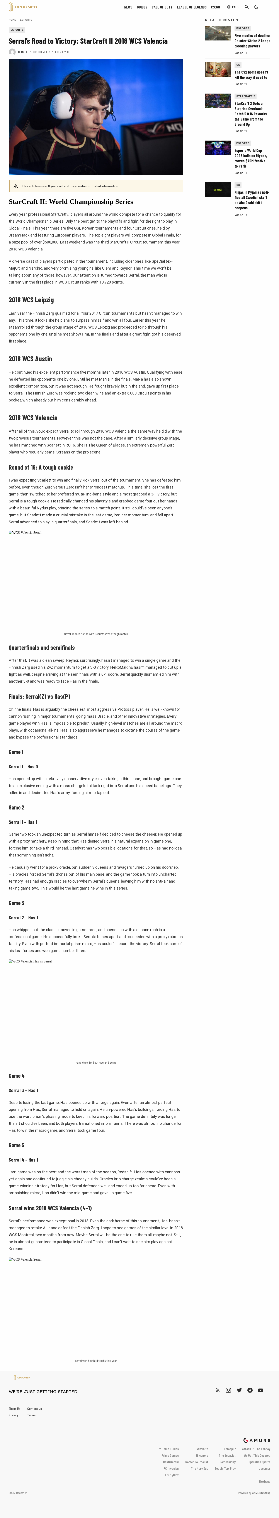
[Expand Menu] (266, 7)
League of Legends (192, 7)
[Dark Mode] (256, 7)
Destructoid (171, 1462)
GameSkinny (227, 1462)
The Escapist (227, 1455)
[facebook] (249, 1390)
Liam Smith (241, 52)
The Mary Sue (199, 1468)
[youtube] (260, 1390)
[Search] (246, 7)
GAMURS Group (261, 1492)
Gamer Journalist (196, 1462)
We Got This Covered (257, 1455)
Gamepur (230, 1449)
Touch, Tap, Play (225, 1468)
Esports (26, 19)
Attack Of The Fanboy (256, 1449)
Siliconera (202, 1455)
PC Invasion (171, 1468)
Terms (31, 1415)
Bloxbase (264, 1481)
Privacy (13, 1415)
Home (12, 19)
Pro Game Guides (168, 1449)
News (128, 7)
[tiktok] (268, 1390)
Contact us (34, 1408)
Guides (142, 7)
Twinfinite (201, 1449)
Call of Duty (162, 7)
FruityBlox (172, 1475)
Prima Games (170, 1455)
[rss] (217, 1390)
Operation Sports (259, 1462)
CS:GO (215, 7)
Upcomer (264, 1468)
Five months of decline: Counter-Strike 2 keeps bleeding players (252, 40)
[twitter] (239, 1390)
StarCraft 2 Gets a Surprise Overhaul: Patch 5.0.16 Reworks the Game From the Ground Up (251, 114)
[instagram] (228, 1390)
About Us (14, 1408)
